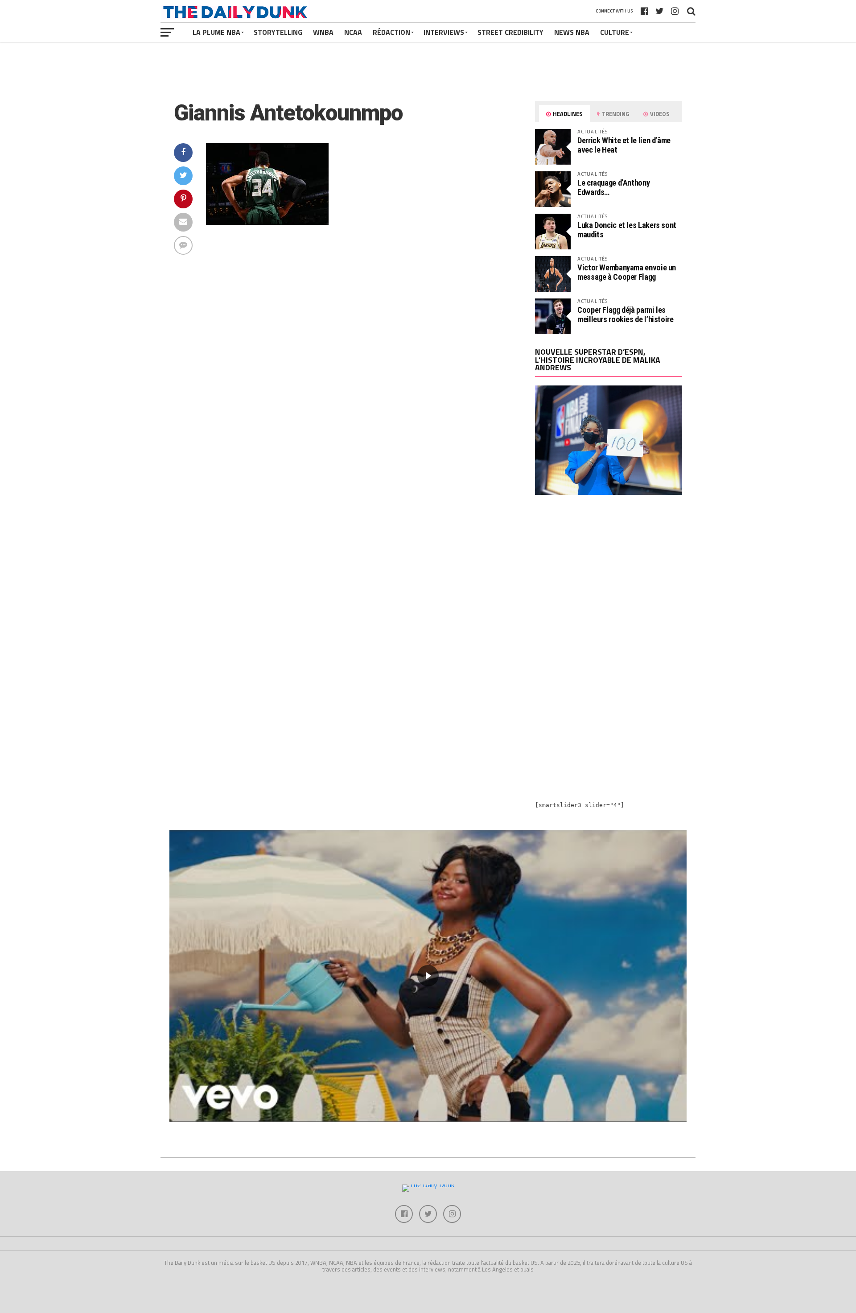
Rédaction (391, 32)
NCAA (353, 32)
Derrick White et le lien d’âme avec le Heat (624, 145)
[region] (428, 976)
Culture (614, 32)
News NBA (571, 32)
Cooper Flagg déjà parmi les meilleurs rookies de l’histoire (625, 314)
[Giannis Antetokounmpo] (267, 222)
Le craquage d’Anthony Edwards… (613, 187)
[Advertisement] (608, 579)
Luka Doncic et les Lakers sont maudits (626, 229)
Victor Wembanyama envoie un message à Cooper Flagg (626, 272)
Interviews (444, 32)
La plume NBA (216, 32)
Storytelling (278, 32)
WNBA (323, 32)
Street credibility (510, 32)
